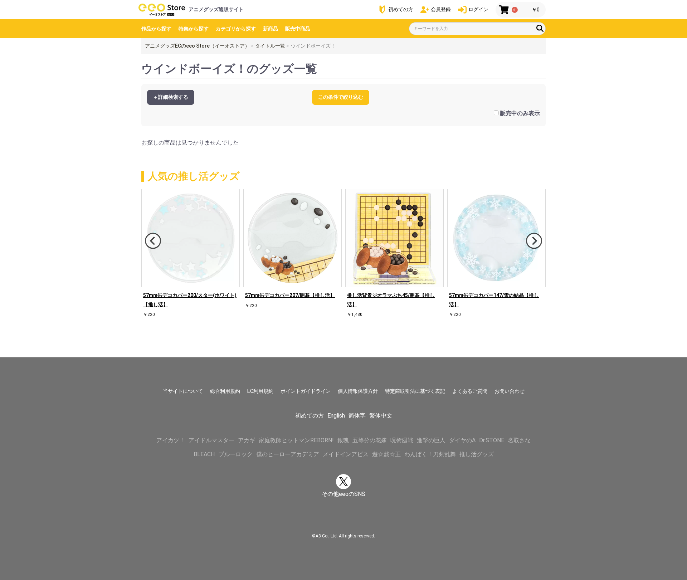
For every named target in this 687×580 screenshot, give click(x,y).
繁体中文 (380, 415)
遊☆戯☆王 (386, 454)
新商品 (270, 28)
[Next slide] (534, 241)
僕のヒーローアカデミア (287, 454)
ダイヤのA (462, 440)
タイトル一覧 (270, 46)
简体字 (357, 415)
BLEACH (204, 454)
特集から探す (194, 28)
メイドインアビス (346, 454)
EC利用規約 (260, 391)
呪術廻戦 (401, 440)
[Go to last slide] (153, 241)
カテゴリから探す (236, 28)
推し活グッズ (476, 454)
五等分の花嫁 (369, 440)
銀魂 (343, 440)
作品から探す (156, 28)
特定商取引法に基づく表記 (415, 391)
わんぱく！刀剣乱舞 (430, 454)
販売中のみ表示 (520, 113)
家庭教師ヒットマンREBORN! (296, 440)
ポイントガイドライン (306, 391)
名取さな (519, 440)
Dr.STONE (491, 440)
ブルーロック (235, 454)
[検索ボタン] (540, 28)
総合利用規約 (225, 391)
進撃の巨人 (431, 440)
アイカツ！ (170, 440)
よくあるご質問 (469, 391)
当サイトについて (183, 391)
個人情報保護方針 (358, 391)
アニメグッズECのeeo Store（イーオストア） (197, 46)
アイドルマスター (211, 440)
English (336, 415)
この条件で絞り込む (340, 97)
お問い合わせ (509, 391)
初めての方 (309, 415)
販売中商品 (297, 28)
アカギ (246, 440)
